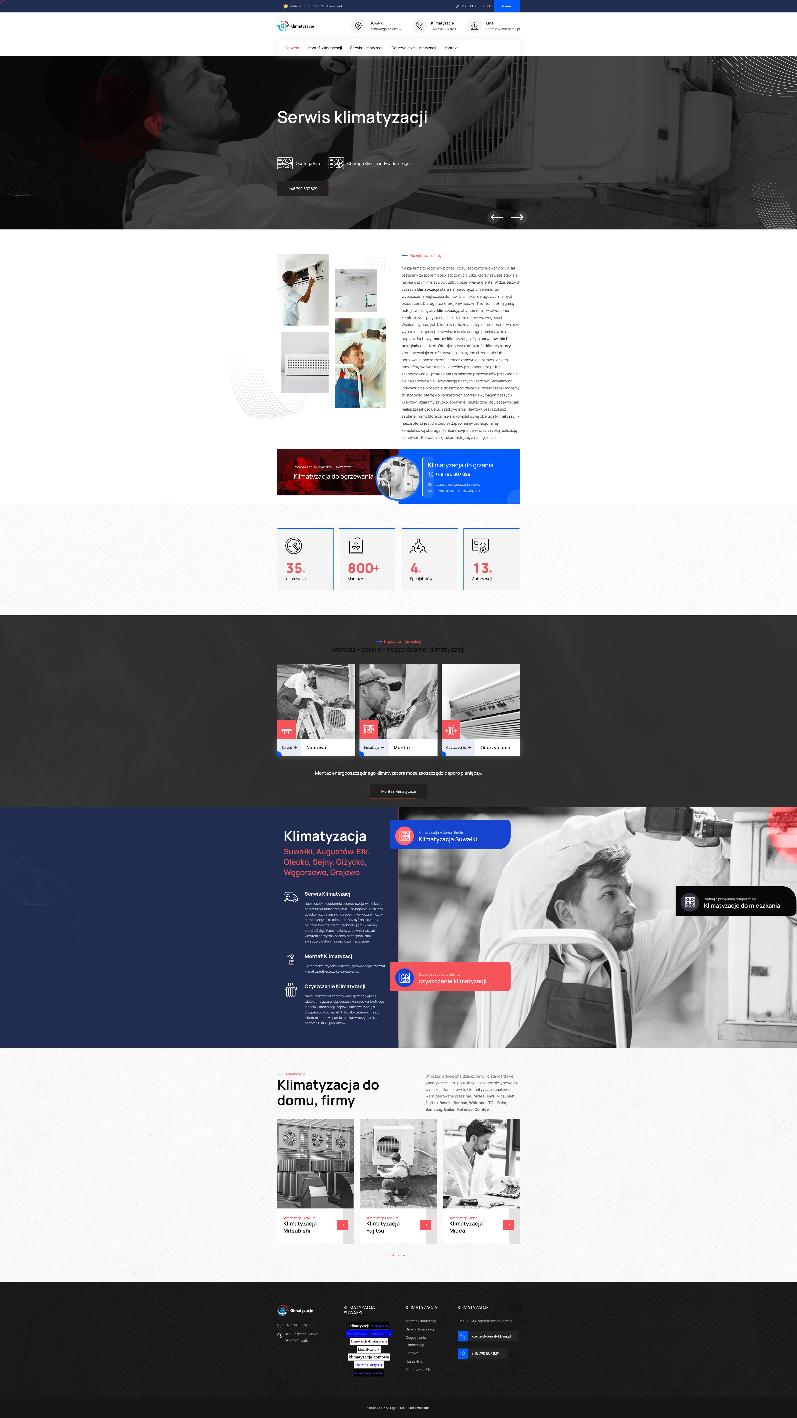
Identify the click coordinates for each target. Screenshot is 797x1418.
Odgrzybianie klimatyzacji (413, 47)
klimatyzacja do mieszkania (369, 1341)
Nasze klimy (414, 1361)
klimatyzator (380, 1326)
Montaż (402, 747)
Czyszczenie (456, 747)
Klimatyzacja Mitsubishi (300, 1227)
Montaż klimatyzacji (324, 47)
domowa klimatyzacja (369, 1365)
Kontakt (507, 6)
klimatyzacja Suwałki (369, 1373)
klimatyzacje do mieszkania (369, 1333)
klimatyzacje (359, 1326)
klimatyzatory (369, 1349)
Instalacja (371, 747)
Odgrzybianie (495, 747)
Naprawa (316, 747)
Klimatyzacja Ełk (418, 1369)
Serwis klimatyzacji (366, 47)
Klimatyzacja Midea (466, 1227)
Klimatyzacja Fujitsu (383, 1227)
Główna (292, 47)
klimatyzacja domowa (369, 1356)
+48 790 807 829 (443, 29)
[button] (497, 217)
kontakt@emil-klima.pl (503, 29)
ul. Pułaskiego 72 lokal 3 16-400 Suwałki (303, 1337)
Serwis (287, 747)
